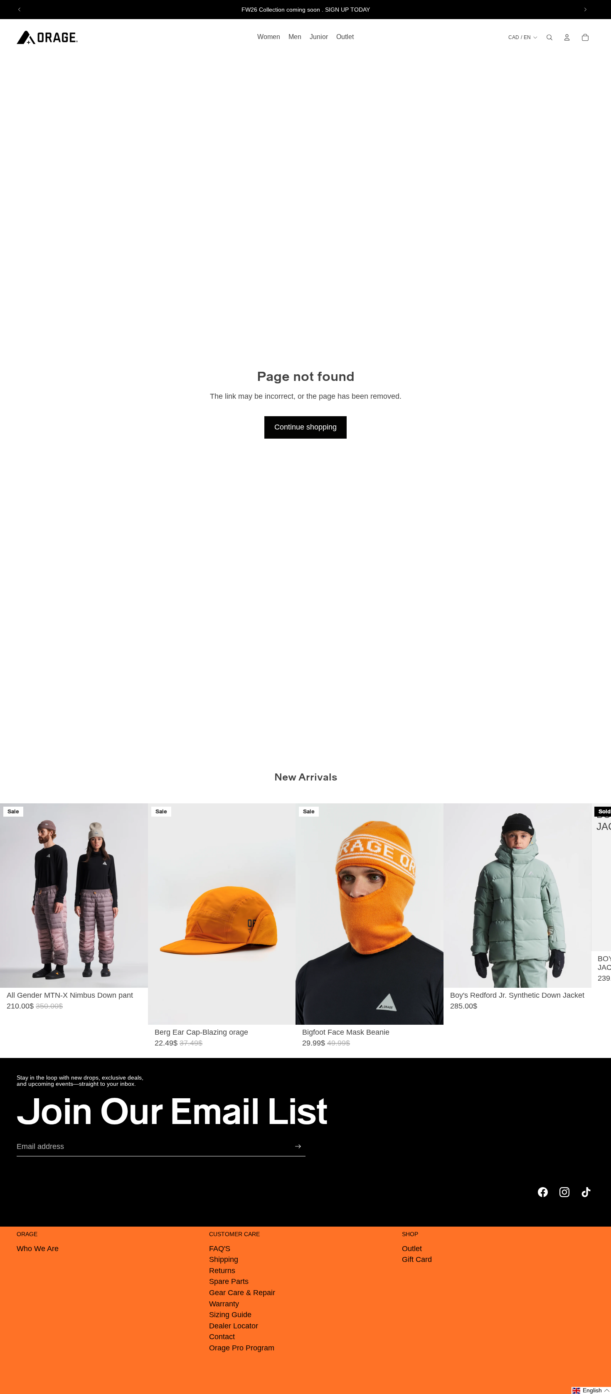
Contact (222, 1337)
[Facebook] (543, 1192)
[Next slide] (585, 9)
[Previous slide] (19, 9)
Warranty (224, 1304)
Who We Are (38, 1248)
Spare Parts (229, 1281)
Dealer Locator (233, 1326)
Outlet (412, 1248)
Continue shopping (305, 427)
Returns (222, 1270)
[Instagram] (564, 1192)
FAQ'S (219, 1248)
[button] (591, 1390)
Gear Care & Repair (242, 1292)
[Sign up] (298, 1146)
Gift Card (417, 1259)
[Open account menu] (567, 37)
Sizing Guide (230, 1315)
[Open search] (549, 37)
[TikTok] (586, 1192)
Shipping (223, 1259)
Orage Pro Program (241, 1348)
